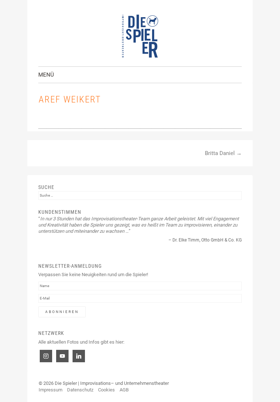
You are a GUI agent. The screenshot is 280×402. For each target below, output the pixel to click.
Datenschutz (80, 390)
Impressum (50, 390)
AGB (124, 390)
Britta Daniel (223, 153)
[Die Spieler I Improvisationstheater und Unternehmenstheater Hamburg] (140, 36)
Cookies (106, 390)
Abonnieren (62, 312)
